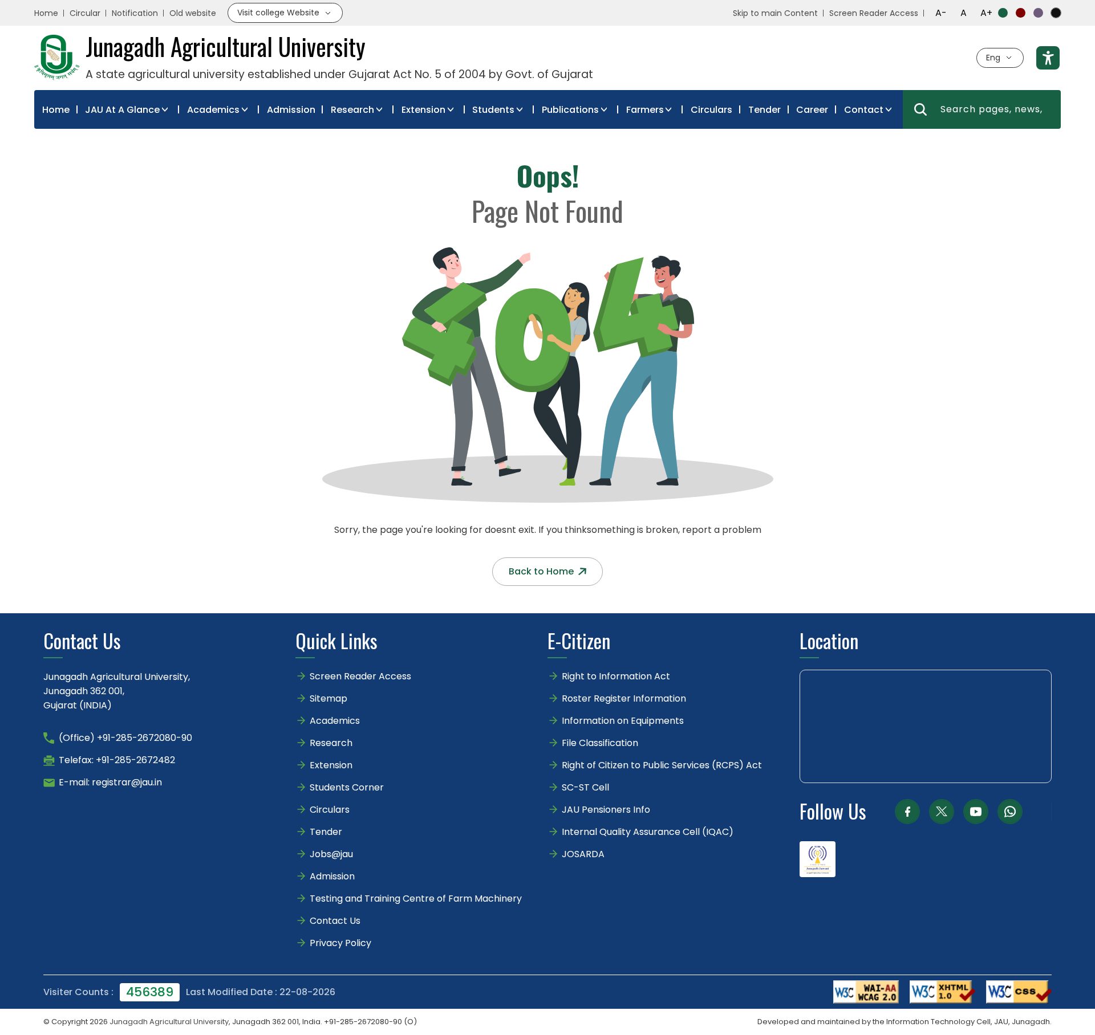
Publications (570, 109)
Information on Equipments (623, 720)
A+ (986, 12)
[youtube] (975, 811)
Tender (764, 109)
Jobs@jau (331, 854)
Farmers (645, 109)
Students (493, 109)
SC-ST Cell (585, 787)
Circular (85, 13)
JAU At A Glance (122, 109)
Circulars (711, 109)
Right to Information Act (616, 676)
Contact (863, 109)
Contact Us (335, 920)
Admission (291, 109)
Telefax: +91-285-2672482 (117, 760)
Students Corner (347, 787)
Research (352, 109)
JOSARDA (584, 854)
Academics (213, 109)
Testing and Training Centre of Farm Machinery (416, 898)
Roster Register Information (624, 698)
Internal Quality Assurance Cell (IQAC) (647, 831)
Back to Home (541, 571)
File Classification (600, 742)
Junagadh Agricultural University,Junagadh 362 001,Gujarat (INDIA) (116, 691)
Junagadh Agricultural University (169, 1021)
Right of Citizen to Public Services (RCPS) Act (662, 765)
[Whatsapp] (1010, 811)
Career (812, 109)
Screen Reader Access (873, 13)
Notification (135, 13)
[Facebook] (907, 811)
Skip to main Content (775, 13)
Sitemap (328, 698)
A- (941, 12)
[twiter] (941, 811)
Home (46, 13)
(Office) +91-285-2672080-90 (125, 737)
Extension (423, 109)
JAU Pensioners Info (606, 809)
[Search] (920, 109)
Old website (192, 13)
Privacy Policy (340, 943)
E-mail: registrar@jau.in (110, 782)
